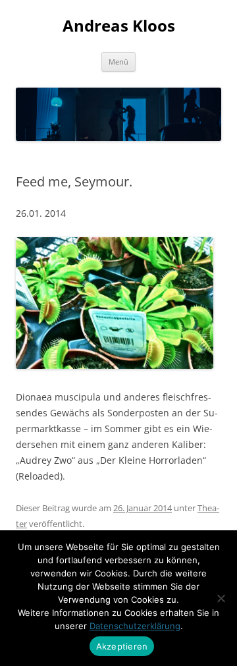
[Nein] (220, 598)
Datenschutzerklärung (135, 626)
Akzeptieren (122, 646)
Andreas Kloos (119, 26)
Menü (118, 62)
